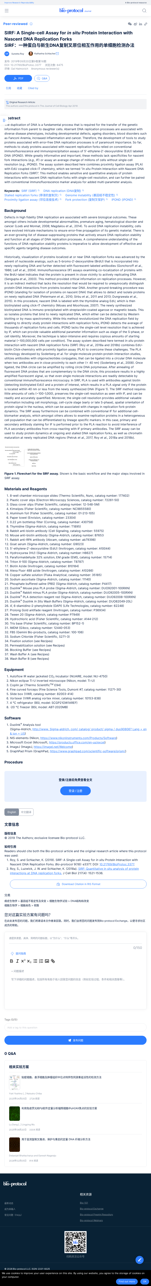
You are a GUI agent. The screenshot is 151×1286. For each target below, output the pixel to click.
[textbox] (75, 1027)
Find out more (127, 1281)
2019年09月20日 (28, 61)
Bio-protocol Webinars (91, 1220)
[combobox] (75, 1027)
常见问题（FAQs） (13, 1215)
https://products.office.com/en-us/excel (77, 742)
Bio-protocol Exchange (91, 1208)
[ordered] (41, 961)
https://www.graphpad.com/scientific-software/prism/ (87, 751)
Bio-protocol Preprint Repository (96, 1214)
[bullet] (35, 961)
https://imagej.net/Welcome (53, 747)
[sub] (29, 961)
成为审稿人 (9, 1209)
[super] (23, 961)
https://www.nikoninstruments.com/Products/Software (78, 738)
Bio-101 (84, 1202)
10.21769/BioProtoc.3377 (116, 864)
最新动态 (8, 1203)
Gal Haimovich (19, 68)
